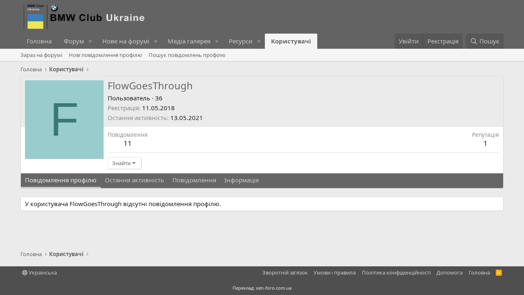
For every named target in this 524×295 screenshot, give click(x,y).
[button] (90, 41)
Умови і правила (335, 272)
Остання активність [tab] (134, 180)
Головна (39, 41)
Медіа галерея (189, 41)
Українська (42, 272)
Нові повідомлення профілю (105, 55)
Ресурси (241, 41)
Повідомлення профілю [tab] (61, 180)
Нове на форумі (125, 41)
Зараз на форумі (41, 55)
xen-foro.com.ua (273, 288)
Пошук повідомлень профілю (187, 55)
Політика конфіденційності (396, 272)
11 (128, 143)
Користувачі (291, 41)
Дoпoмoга (449, 272)
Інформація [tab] (241, 180)
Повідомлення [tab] (194, 180)
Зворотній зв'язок (285, 272)
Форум (74, 41)
